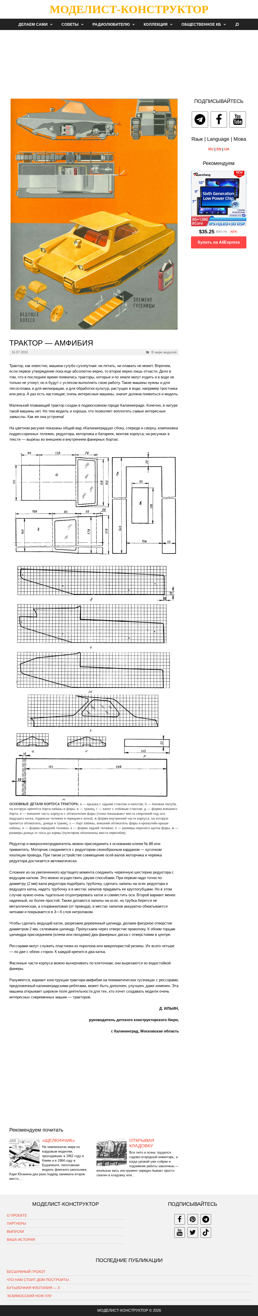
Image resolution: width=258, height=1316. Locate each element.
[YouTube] (238, 119)
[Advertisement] (129, 61)
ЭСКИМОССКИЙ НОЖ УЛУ (29, 1296)
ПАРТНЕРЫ (16, 1223)
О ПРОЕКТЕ (17, 1215)
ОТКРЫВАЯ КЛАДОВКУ (141, 1143)
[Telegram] (200, 119)
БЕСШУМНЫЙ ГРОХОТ (26, 1272)
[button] (53, 24)
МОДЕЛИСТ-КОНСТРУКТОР (129, 9)
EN (218, 149)
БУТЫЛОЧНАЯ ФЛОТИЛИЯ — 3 (33, 1288)
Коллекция (156, 24)
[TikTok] (206, 1232)
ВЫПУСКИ (15, 1231)
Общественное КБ (201, 24)
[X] (192, 1232)
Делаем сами (33, 24)
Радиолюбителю (111, 24)
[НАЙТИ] (237, 24)
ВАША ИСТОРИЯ (21, 1240)
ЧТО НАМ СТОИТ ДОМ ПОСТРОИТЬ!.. (39, 1280)
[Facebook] (219, 119)
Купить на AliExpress (219, 242)
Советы (70, 24)
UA (226, 149)
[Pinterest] (192, 1219)
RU (210, 149)
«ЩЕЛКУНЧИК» (58, 1140)
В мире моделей (164, 352)
